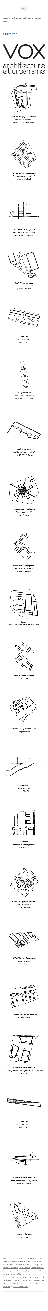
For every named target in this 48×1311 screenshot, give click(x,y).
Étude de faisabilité (10, 1267)
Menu (24, 8)
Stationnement (13, 1283)
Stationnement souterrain (30, 1283)
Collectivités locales (22, 1264)
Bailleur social (8, 1264)
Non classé (32, 1258)
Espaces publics (37, 1264)
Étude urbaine (24, 1267)
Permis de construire (31, 1277)
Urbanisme (10, 34)
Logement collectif (33, 1271)
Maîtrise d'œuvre (25, 1274)
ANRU (39, 1261)
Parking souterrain (15, 1277)
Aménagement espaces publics (24, 1261)
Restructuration (21, 1280)
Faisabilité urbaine (18, 1271)
